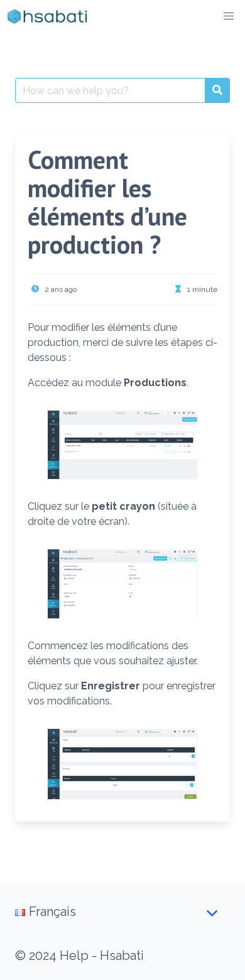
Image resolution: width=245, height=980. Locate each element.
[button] (228, 16)
